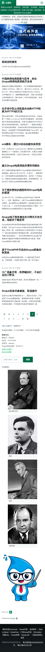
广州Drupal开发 (26, 632)
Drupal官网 (15, 635)
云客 (25, 22)
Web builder (37, 632)
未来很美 (33, 629)
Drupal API (25, 635)
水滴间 (8, 3)
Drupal (12, 618)
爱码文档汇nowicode (10, 629)
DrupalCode (14, 632)
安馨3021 (6, 635)
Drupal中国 (23, 629)
